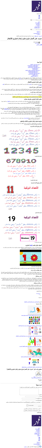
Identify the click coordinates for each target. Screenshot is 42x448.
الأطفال (8, 101)
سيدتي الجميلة (37, 26)
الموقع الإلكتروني (39, 400)
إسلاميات (38, 23)
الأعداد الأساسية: (34, 68)
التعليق (40, 394)
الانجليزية (29, 84)
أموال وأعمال (37, 22)
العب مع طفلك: (34, 75)
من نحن (38, 32)
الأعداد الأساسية (6, 109)
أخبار (39, 21)
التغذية (38, 435)
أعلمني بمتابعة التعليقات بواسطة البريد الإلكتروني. (32, 408)
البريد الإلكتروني (39, 398)
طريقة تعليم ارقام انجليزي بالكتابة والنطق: (32, 70)
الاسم (40, 396)
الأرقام (20, 78)
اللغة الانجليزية (36, 301)
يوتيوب (26, 268)
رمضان (38, 434)
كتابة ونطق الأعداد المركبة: (32, 72)
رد (41, 382)
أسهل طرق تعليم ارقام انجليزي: (34, 73)
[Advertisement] (21, 53)
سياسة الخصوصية (36, 33)
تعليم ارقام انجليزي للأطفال (35, 64)
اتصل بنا (38, 34)
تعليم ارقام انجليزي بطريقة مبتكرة (34, 67)
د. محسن (25, 446)
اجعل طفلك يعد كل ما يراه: (32, 74)
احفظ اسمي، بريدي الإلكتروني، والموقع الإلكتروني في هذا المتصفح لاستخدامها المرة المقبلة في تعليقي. (23, 402)
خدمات (38, 25)
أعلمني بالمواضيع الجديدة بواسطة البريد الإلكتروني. (31, 410)
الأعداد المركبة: (34, 69)
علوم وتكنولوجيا (37, 27)
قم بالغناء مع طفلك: (34, 76)
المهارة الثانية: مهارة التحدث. (32, 66)
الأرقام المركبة (26, 118)
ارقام (31, 245)
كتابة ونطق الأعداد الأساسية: (32, 71)
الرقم (5, 108)
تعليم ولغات (38, 24)
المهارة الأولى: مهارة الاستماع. (32, 65)
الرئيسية (38, 31)
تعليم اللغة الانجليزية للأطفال (29, 301)
